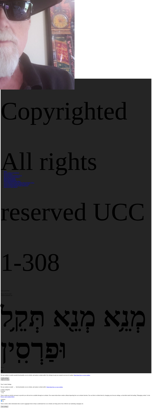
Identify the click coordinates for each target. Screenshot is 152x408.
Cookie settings (4, 378)
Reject (2, 379)
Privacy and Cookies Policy (7, 396)
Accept (7, 379)
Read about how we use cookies (55, 387)
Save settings (4, 406)
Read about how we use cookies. (82, 375)
